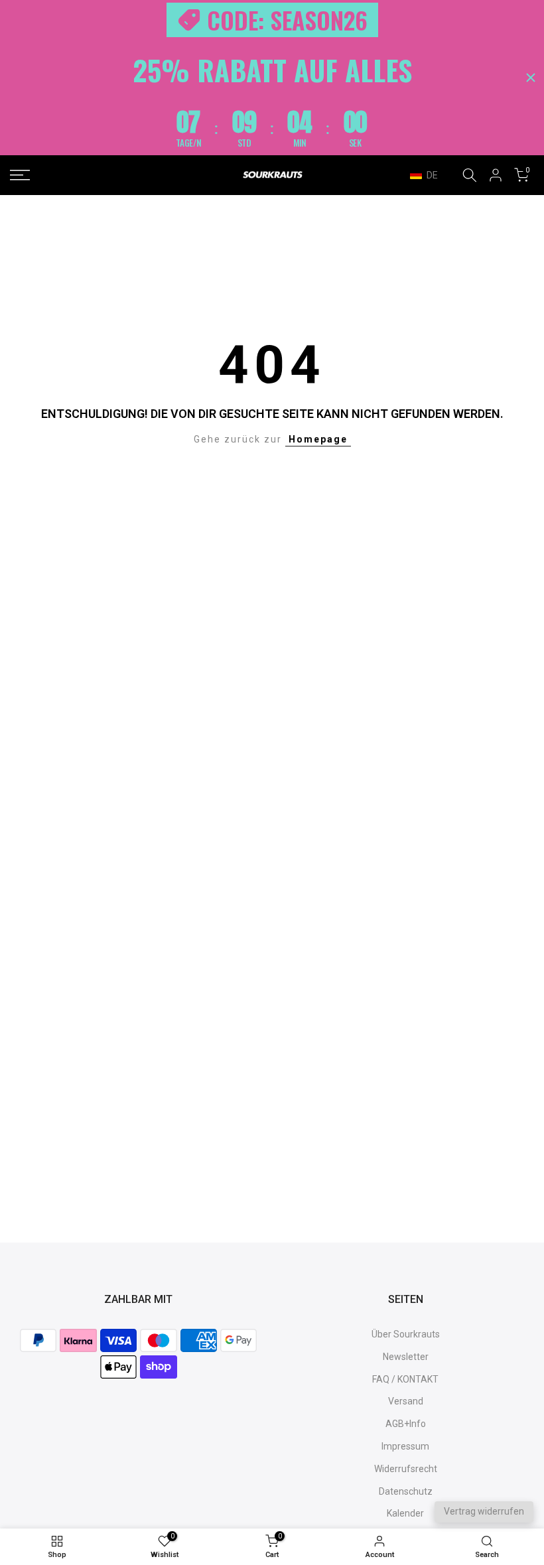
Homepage (318, 439)
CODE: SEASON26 (287, 20)
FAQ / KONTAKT (405, 1379)
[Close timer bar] (530, 77)
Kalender (405, 1513)
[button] (430, 175)
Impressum (405, 1446)
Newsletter (406, 1356)
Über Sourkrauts (406, 1334)
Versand (405, 1401)
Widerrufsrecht (405, 1468)
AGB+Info (405, 1423)
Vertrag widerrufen (484, 1511)
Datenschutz (406, 1491)
